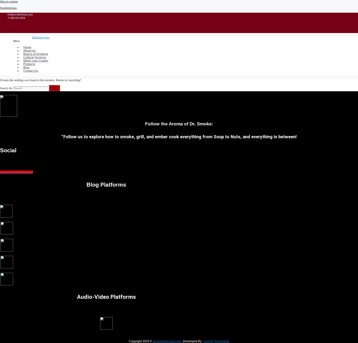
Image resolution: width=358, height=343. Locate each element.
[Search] (54, 88)
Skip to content (9, 1)
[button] (153, 41)
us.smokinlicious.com (167, 341)
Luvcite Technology (216, 341)
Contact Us (30, 70)
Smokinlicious (8, 8)
